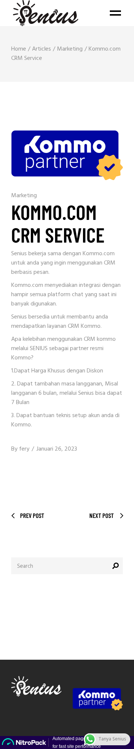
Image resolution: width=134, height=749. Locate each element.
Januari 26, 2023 (56, 449)
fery (24, 449)
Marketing (70, 49)
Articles (41, 49)
